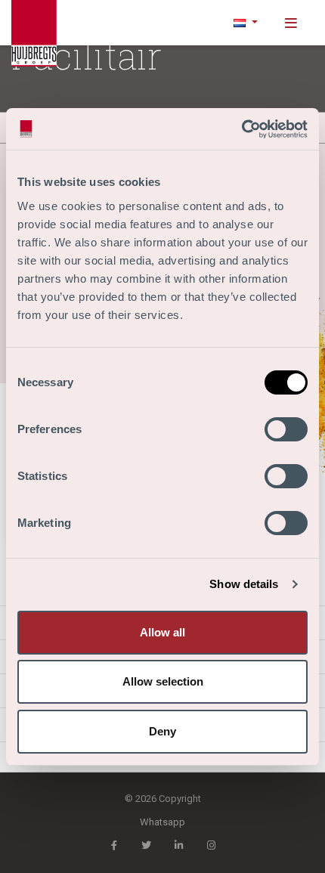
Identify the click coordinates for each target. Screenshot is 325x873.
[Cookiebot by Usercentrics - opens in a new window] (241, 129)
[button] (245, 22)
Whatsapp (162, 822)
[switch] (286, 429)
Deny (162, 731)
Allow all (162, 632)
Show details (243, 583)
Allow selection (162, 681)
